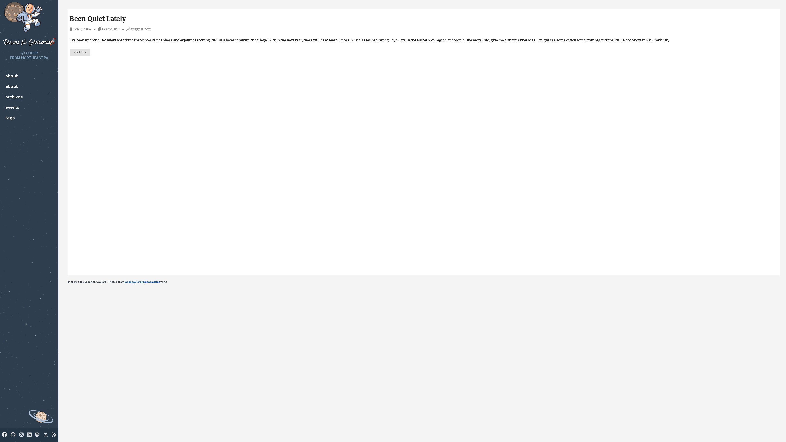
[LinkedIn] (29, 435)
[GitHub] (13, 435)
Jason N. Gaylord (27, 42)
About (11, 75)
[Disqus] (424, 115)
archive (80, 52)
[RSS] (54, 435)
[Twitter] (45, 435)
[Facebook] (4, 435)
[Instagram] (21, 435)
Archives (14, 96)
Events (12, 107)
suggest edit (141, 29)
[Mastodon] (37, 435)
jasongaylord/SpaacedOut (142, 282)
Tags (10, 117)
